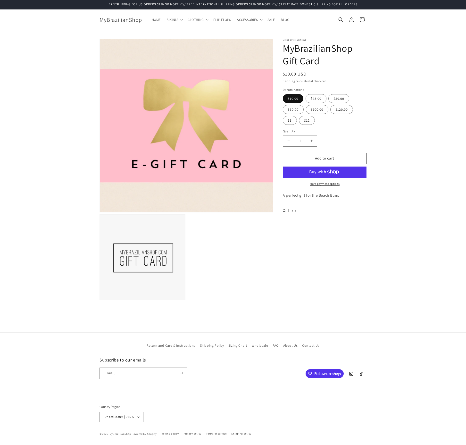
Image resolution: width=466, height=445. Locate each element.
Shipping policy (241, 433)
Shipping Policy (212, 345)
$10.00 (293, 98)
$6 (290, 120)
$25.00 (316, 98)
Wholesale (260, 345)
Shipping (289, 81)
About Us (290, 345)
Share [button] (292, 210)
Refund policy (170, 433)
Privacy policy (192, 433)
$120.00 (341, 109)
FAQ (276, 345)
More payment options (325, 183)
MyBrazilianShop (120, 434)
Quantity (289, 131)
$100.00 (317, 109)
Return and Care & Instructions (171, 345)
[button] (174, 20)
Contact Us (310, 345)
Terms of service (216, 433)
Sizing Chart (237, 345)
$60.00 (293, 109)
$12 (307, 120)
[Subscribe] (181, 373)
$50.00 (338, 98)
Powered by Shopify (144, 434)
